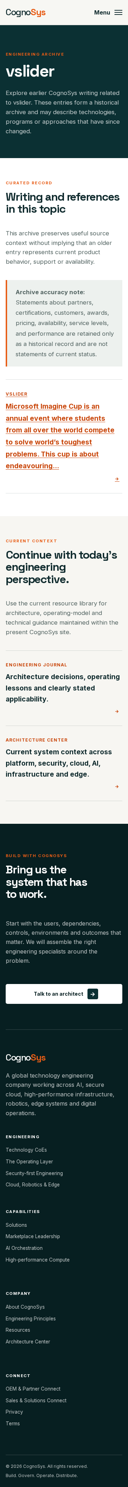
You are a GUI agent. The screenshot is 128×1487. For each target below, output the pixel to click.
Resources (18, 1330)
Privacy (14, 1412)
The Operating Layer (29, 1161)
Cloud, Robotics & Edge (33, 1184)
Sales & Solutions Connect (36, 1400)
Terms (13, 1423)
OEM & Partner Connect (33, 1389)
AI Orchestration (24, 1248)
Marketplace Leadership (33, 1236)
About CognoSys (25, 1307)
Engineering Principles (31, 1318)
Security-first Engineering (34, 1173)
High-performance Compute (38, 1260)
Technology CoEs (26, 1150)
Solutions (16, 1225)
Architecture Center (28, 1342)
